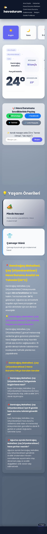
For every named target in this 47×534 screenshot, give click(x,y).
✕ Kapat (41, 525)
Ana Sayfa (27, 3)
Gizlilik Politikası (29, 15)
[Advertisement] (23, 166)
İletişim (36, 12)
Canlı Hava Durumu (30, 9)
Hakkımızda (27, 12)
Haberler (36, 3)
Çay (9, 59)
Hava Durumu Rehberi (31, 6)
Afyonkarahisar (13, 54)
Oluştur (37, 140)
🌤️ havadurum (13, 9)
